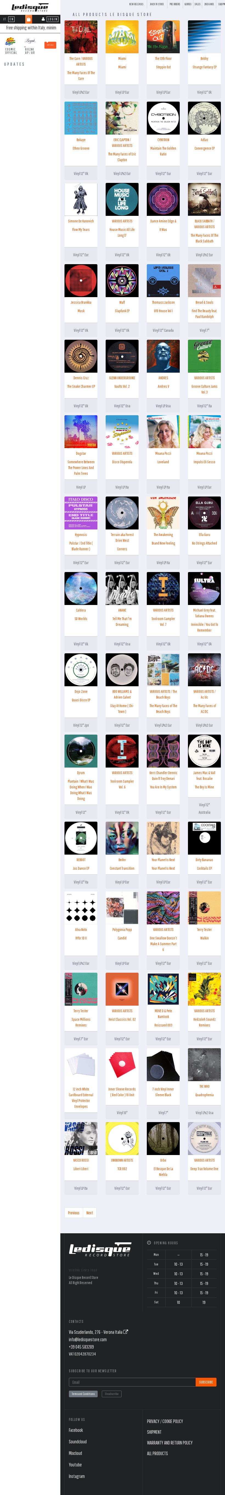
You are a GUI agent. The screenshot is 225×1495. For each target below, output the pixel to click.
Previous (74, 1212)
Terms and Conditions (83, 1394)
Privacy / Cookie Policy (165, 1421)
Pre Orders (175, 4)
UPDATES (15, 64)
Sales (198, 4)
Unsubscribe (112, 1394)
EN (12, 19)
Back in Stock (157, 4)
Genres (188, 4)
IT (4, 19)
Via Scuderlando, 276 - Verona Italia (96, 1332)
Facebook (76, 1430)
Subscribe (206, 1382)
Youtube (75, 1465)
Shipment (154, 1432)
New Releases (137, 4)
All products (157, 1453)
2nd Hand (209, 4)
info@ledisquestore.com (88, 1339)
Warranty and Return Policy (170, 1443)
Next (89, 1212)
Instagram (77, 1476)
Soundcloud (78, 1441)
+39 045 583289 (81, 1347)
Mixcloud (75, 1453)
